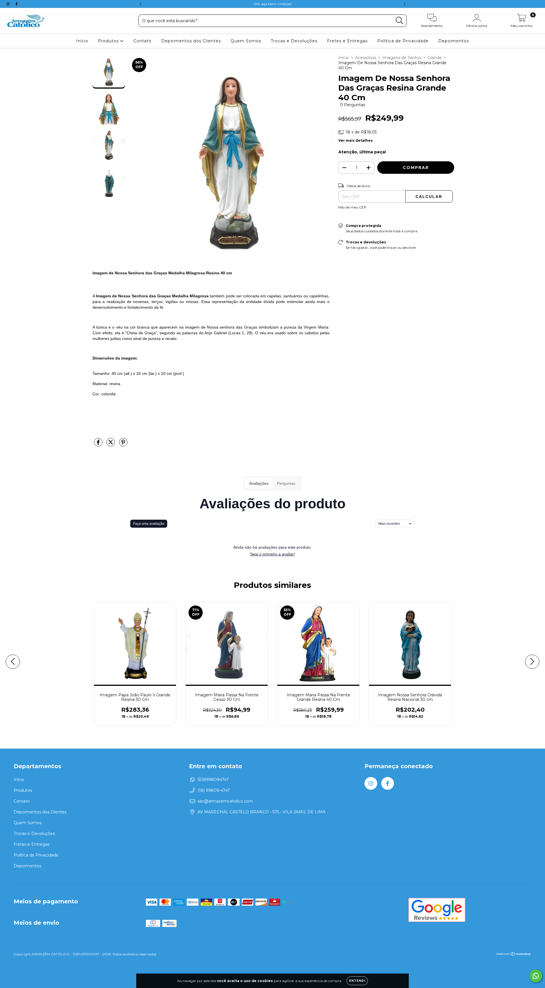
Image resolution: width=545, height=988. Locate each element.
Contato (142, 40)
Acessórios (365, 57)
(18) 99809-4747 (214, 790)
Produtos (109, 40)
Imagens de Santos (401, 57)
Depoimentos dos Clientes (191, 40)
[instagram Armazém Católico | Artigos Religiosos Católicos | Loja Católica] (8, 4)
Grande (434, 57)
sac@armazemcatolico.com (225, 801)
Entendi (357, 981)
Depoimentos (453, 40)
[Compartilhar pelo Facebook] (99, 444)
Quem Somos (245, 40)
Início (82, 40)
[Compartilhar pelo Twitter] (111, 444)
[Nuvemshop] (513, 954)
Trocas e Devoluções (294, 40)
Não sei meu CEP (352, 207)
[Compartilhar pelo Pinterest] (123, 444)
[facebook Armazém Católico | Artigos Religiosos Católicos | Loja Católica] (16, 4)
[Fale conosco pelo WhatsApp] (535, 976)
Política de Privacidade (403, 40)
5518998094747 (213, 779)
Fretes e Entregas (347, 40)
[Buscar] (399, 20)
